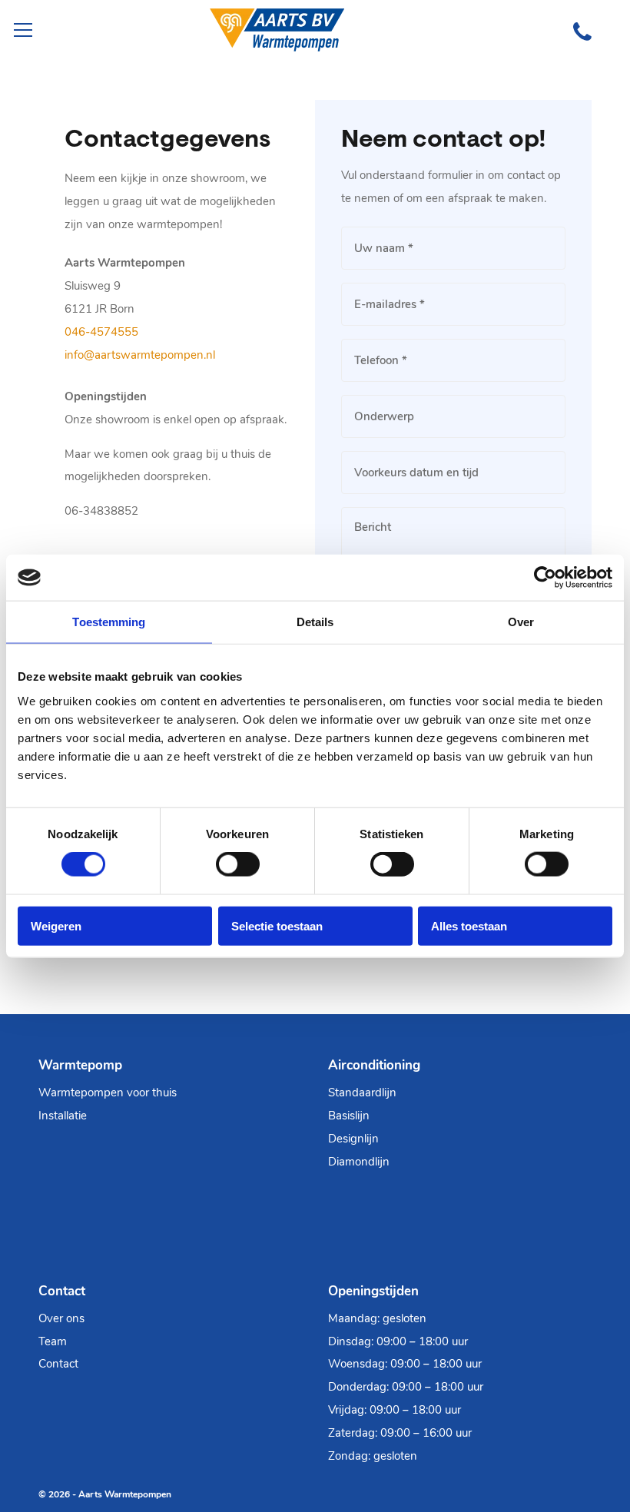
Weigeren (56, 925)
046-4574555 (101, 332)
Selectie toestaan (277, 925)
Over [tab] (521, 621)
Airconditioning (374, 1065)
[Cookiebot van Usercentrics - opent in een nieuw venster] (545, 577)
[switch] (238, 864)
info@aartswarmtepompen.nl (140, 355)
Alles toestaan (469, 925)
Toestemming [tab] (108, 621)
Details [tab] (315, 621)
